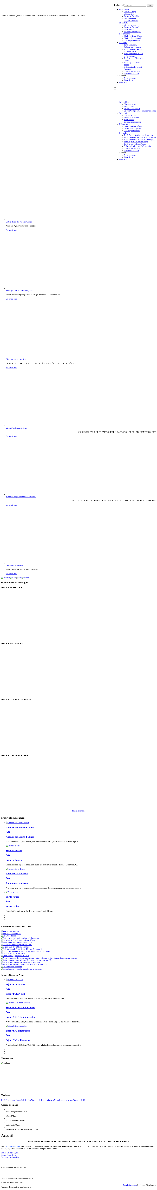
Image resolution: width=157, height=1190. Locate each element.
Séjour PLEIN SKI (15, 984)
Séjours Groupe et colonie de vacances (21, 497)
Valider (150, 5)
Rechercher (118, 5)
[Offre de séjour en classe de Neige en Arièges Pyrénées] (31, 748)
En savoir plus (11, 230)
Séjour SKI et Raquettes (18, 1030)
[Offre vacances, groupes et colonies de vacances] (31, 693)
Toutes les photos (78, 811)
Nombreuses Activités (14, 565)
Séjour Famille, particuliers (16, 428)
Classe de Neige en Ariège (16, 359)
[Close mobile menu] (115, 89)
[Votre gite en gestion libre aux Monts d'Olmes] (31, 804)
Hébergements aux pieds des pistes (19, 290)
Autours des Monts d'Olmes (20, 827)
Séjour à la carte (14, 850)
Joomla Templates (130, 1185)
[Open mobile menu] (115, 87)
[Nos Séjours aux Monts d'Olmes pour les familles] (31, 636)
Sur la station (12, 897)
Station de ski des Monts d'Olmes (19, 222)
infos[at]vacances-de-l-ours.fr (21, 1178)
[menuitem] (124, 9)
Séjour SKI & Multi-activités (20, 1007)
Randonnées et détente (17, 873)
